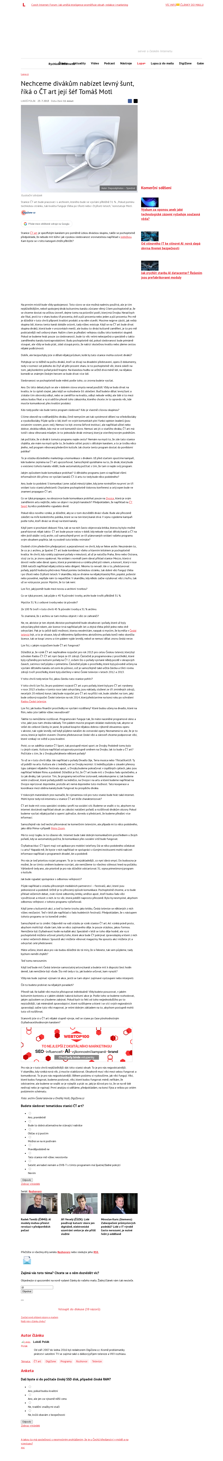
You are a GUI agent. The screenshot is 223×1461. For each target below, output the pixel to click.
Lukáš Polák (28, 101)
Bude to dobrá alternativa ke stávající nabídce (55, 1125)
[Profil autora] (26, 1345)
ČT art (33, 233)
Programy (66, 1361)
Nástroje (126, 63)
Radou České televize (33, 701)
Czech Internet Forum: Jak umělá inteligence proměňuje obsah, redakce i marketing (79, 4)
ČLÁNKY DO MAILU (191, 4)
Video (95, 63)
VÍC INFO (171, 4)
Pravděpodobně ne (38, 1149)
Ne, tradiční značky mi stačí (44, 1406)
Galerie (202, 63)
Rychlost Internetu (52, 64)
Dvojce (110, 498)
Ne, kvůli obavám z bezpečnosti (46, 1414)
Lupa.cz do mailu (162, 63)
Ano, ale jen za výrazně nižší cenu (47, 1398)
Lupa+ (141, 63)
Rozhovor (81, 1361)
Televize (97, 1361)
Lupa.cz (25, 74)
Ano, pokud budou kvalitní (43, 1391)
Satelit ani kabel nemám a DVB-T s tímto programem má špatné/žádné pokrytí (74, 1165)
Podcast (109, 63)
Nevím (32, 1173)
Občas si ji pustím (38, 1133)
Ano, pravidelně (37, 1117)
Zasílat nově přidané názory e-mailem (39, 1317)
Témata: (26, 1361)
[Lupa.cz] (25, 5)
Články (63, 63)
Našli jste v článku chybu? (33, 1321)
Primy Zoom (58, 828)
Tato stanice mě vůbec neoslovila (47, 1157)
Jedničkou (126, 237)
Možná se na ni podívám (42, 1141)
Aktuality (79, 63)
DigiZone (185, 63)
